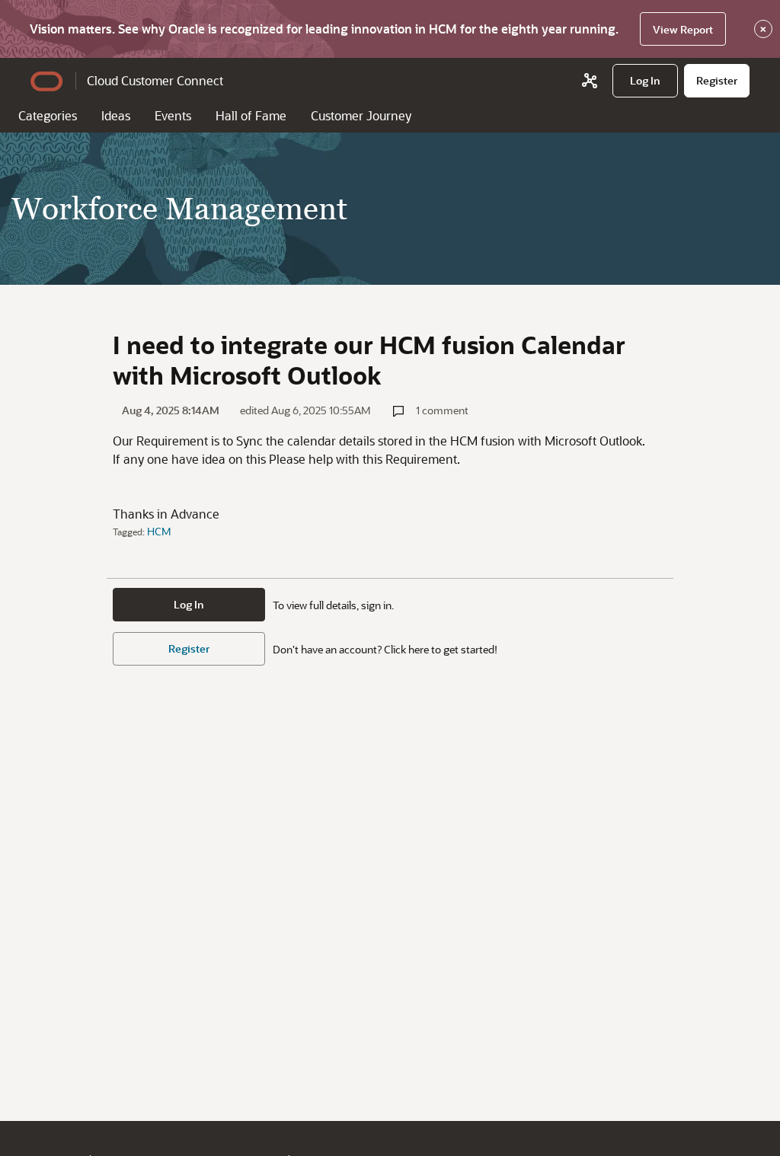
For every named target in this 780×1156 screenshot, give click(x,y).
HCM (159, 531)
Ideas (115, 115)
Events (173, 115)
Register (188, 648)
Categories (47, 115)
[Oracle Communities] (589, 81)
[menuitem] (645, 80)
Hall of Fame (251, 115)
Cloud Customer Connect (155, 80)
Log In (189, 604)
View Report (683, 29)
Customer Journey (361, 115)
